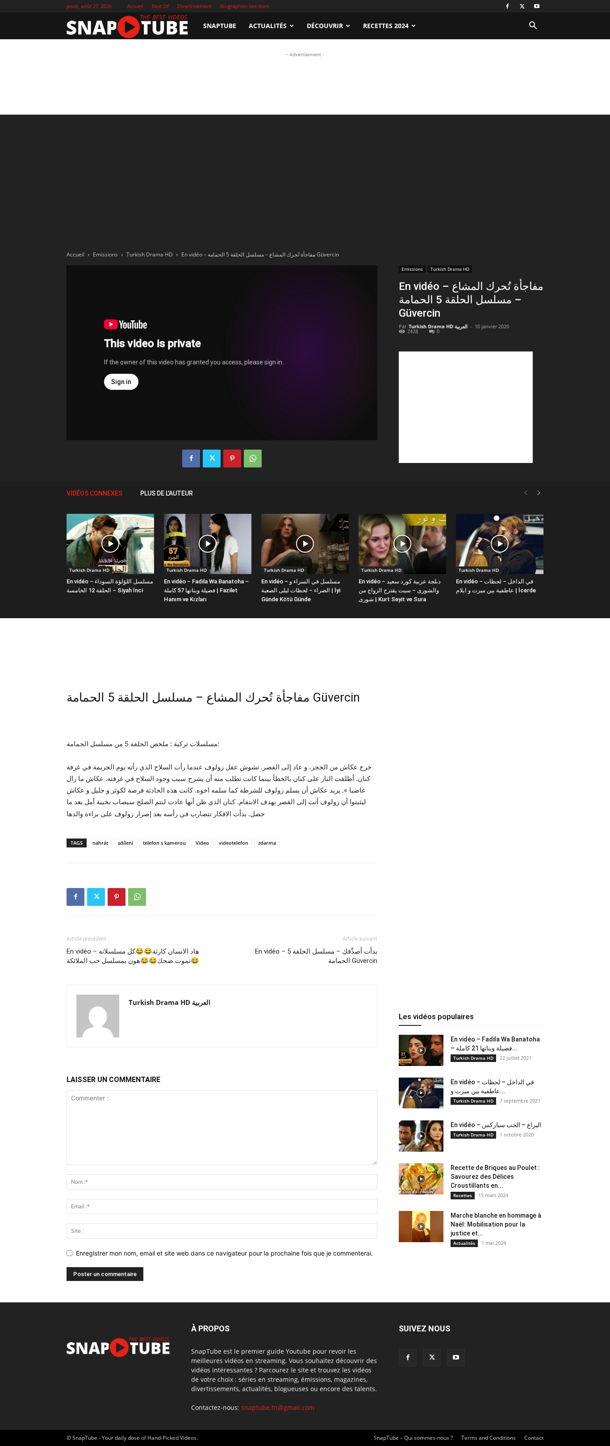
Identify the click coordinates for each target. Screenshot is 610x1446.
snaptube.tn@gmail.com (277, 1407)
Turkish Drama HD (149, 254)
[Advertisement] (305, 79)
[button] (532, 26)
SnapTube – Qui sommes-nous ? (413, 1438)
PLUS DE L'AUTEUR (166, 493)
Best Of (160, 6)
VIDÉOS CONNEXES (94, 493)
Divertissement (194, 6)
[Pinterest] (232, 458)
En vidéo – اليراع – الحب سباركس (496, 1124)
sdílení (125, 842)
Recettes (462, 1195)
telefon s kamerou (164, 842)
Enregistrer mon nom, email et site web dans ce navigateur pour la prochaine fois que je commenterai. (224, 1253)
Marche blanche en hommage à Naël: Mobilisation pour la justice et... (496, 1224)
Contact (533, 1438)
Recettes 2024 (386, 25)
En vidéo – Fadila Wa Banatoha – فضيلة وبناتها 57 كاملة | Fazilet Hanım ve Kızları (206, 590)
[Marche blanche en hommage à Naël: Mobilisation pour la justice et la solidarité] (421, 1226)
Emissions (105, 254)
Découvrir (325, 25)
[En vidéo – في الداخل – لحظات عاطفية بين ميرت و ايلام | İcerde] (499, 544)
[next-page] (539, 493)
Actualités (268, 25)
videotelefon (233, 842)
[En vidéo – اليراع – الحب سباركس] (421, 1136)
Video (202, 842)
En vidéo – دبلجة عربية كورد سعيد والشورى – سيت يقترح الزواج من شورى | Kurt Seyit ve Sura (400, 590)
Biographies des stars (244, 6)
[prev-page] (525, 493)
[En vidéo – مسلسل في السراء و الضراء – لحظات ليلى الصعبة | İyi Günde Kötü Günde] (305, 544)
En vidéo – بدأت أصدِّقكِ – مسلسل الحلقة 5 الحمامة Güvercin (316, 956)
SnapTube (219, 25)
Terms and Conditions (488, 1438)
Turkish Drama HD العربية (438, 326)
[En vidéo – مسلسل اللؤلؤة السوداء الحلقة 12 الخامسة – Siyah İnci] (110, 544)
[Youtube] (536, 6)
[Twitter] (522, 6)
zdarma (267, 842)
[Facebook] (507, 6)
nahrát (100, 842)
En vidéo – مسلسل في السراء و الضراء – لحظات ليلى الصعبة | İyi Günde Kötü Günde (300, 590)
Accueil (135, 6)
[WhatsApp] (253, 458)
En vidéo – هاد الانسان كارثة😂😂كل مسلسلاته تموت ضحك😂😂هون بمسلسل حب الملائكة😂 (133, 956)
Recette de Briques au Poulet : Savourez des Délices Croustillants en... (495, 1176)
